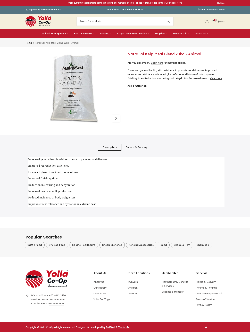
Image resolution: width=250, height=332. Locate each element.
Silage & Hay (182, 244)
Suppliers (160, 33)
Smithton (133, 287)
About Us (200, 33)
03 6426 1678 (56, 303)
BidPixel (110, 327)
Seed (164, 244)
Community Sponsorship (209, 293)
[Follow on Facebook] (205, 327)
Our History (100, 287)
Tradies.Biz (124, 327)
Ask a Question (137, 85)
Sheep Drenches (112, 244)
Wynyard (133, 281)
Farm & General (83, 33)
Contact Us (100, 293)
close (30, 3)
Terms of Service (205, 299)
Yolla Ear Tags (102, 299)
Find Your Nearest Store (212, 9)
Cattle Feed (34, 244)
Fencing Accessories (141, 244)
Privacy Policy (204, 304)
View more (216, 78)
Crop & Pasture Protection (132, 33)
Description (110, 147)
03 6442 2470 (58, 295)
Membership (180, 33)
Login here (157, 62)
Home (29, 43)
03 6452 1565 (57, 299)
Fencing (104, 33)
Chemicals (203, 244)
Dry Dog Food (57, 244)
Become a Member (173, 291)
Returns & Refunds (206, 287)
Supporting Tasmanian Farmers (44, 9)
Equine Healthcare (83, 244)
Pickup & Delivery (137, 147)
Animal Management (54, 33)
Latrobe (132, 293)
